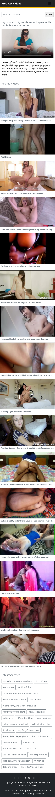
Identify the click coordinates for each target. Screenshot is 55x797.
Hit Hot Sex (8, 687)
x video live (28, 742)
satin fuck (8, 718)
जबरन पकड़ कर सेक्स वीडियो (14, 711)
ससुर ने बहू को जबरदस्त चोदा (28, 730)
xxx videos (39, 793)
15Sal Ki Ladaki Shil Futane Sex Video (20, 693)
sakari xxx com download (15, 724)
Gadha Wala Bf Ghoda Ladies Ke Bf (20, 748)
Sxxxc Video (41, 681)
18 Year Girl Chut (24, 718)
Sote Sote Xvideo (11, 742)
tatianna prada (10, 767)
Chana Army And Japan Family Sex (19, 705)
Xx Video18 (8, 730)
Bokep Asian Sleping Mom (15, 736)
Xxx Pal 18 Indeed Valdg (14, 754)
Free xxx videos (11, 3)
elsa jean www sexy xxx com (16, 760)
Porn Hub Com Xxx (41, 736)
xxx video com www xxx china (17, 681)
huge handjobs (43, 718)
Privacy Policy (33, 790)
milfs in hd (39, 760)
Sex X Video (35, 699)
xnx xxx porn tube (38, 754)
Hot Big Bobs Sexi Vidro (14, 699)
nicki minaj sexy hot (40, 724)
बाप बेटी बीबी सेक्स (24, 687)
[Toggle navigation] (49, 3)
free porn (27, 793)
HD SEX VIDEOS (27, 778)
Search (49, 14)
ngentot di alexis (37, 711)
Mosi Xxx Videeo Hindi (32, 767)
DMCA (6, 790)
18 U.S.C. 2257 (17, 790)
